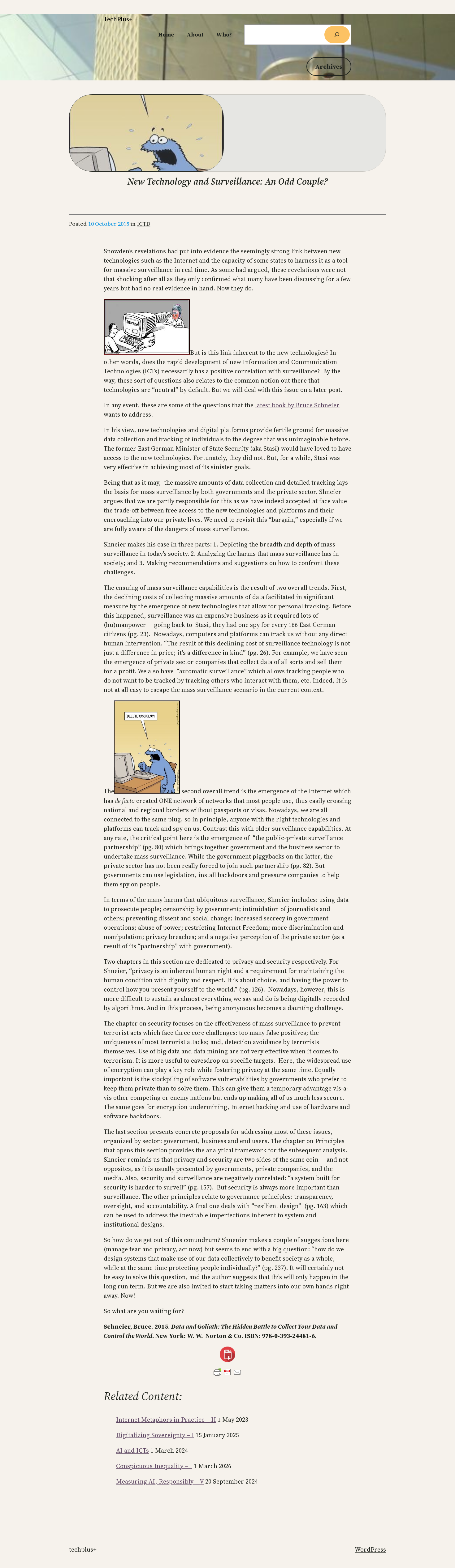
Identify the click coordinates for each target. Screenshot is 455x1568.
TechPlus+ (118, 19)
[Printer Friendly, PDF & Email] (227, 1372)
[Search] (337, 34)
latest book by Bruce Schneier (297, 405)
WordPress (370, 1549)
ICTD (143, 224)
